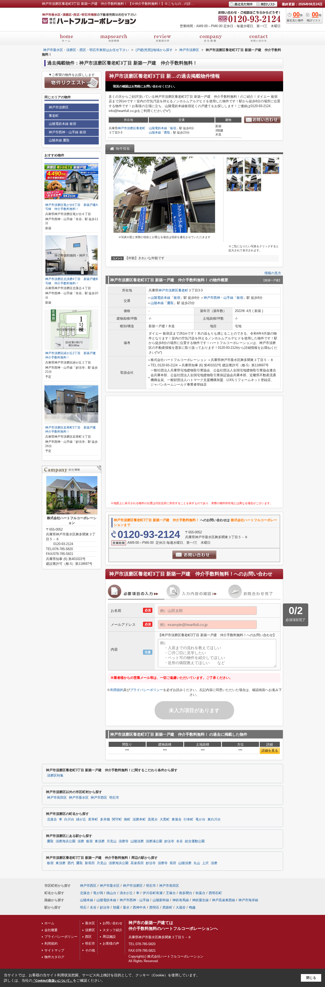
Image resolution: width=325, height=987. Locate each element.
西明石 (154, 907)
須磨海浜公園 (65, 841)
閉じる (311, 978)
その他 (90, 950)
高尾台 (153, 819)
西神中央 (139, 907)
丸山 (196, 863)
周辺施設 (109, 937)
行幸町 (188, 819)
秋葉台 (200, 893)
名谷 (179, 841)
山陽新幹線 (161, 900)
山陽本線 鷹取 (59, 140)
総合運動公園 (195, 841)
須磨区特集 (55, 775)
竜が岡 (98, 893)
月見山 (112, 841)
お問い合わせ (112, 923)
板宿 (173, 128)
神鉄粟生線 (200, 900)
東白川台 (214, 819)
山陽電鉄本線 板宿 (62, 124)
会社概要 (51, 930)
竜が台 (200, 819)
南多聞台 (185, 893)
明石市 (114, 797)
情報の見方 (273, 273)
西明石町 (215, 893)
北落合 (52, 819)
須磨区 (90, 930)
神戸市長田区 (57, 797)
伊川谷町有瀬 (152, 893)
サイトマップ (54, 950)
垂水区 (90, 923)
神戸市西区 (99, 797)
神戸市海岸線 (248, 900)
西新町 (167, 907)
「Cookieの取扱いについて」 (52, 980)
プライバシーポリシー (146, 690)
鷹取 (167, 132)
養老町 (140, 128)
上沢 (205, 863)
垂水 (126, 907)
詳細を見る (270, 750)
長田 (173, 863)
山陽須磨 (137, 841)
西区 (88, 937)
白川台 (69, 819)
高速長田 (137, 863)
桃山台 (111, 893)
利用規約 (116, 690)
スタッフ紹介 (112, 930)
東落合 (177, 819)
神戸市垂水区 (79, 797)
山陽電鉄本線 (158, 128)
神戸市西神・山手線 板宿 (67, 132)
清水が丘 (126, 893)
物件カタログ (54, 957)
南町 (127, 819)
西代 (71, 863)
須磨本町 (139, 819)
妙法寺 (169, 841)
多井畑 (105, 819)
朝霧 (116, 907)
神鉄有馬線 (180, 900)
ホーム (49, 923)
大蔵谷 (181, 907)
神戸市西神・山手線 (218, 298)
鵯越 (192, 907)
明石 (83, 907)
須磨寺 (123, 841)
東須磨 (100, 841)
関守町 (117, 819)
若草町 (93, 819)
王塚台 (171, 893)
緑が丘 (81, 819)
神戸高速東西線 (223, 900)
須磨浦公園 (154, 841)
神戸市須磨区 (127, 128)
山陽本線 (155, 132)
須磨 (80, 841)
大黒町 (165, 819)
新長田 (90, 863)
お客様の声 (111, 943)
